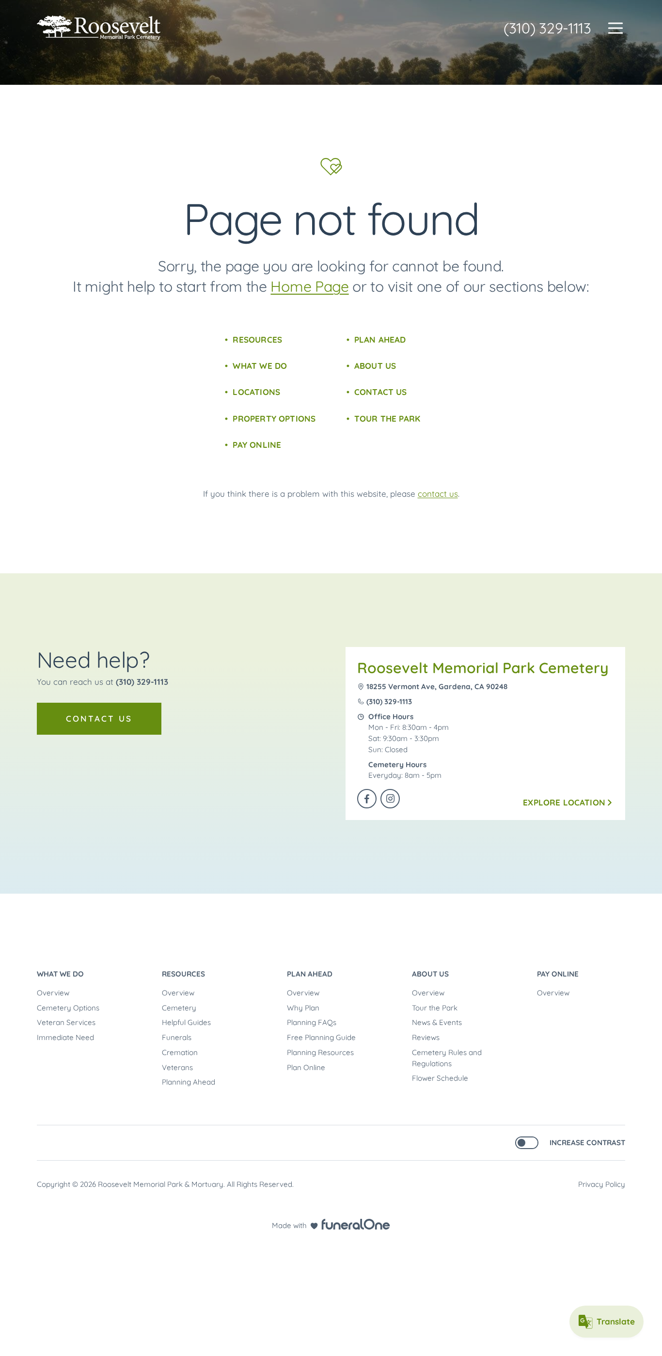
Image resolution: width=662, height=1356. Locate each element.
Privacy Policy (601, 1184)
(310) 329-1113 (547, 28)
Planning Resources (320, 1052)
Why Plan (303, 1007)
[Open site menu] (615, 28)
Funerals (176, 1037)
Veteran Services (66, 1022)
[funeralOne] (355, 1224)
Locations (256, 392)
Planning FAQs (311, 1022)
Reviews (426, 1037)
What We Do (260, 366)
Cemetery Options (68, 1007)
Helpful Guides (186, 1022)
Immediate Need (65, 1037)
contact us (438, 494)
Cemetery (179, 1007)
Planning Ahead (188, 1082)
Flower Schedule (440, 1078)
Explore (564, 802)
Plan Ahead (380, 339)
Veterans (177, 1067)
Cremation (180, 1052)
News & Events (437, 1022)
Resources (257, 339)
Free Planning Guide (321, 1037)
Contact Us (380, 392)
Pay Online (257, 445)
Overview (53, 992)
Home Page (309, 286)
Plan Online (306, 1067)
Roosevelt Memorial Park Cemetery (483, 668)
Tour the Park (387, 418)
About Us (375, 366)
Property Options (274, 418)
